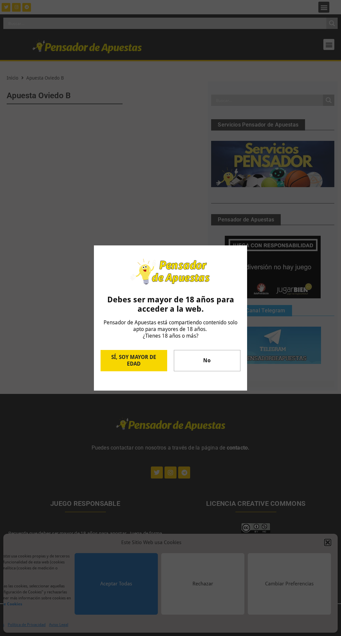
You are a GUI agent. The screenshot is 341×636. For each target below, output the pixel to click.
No (207, 360)
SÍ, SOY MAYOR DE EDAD (133, 360)
